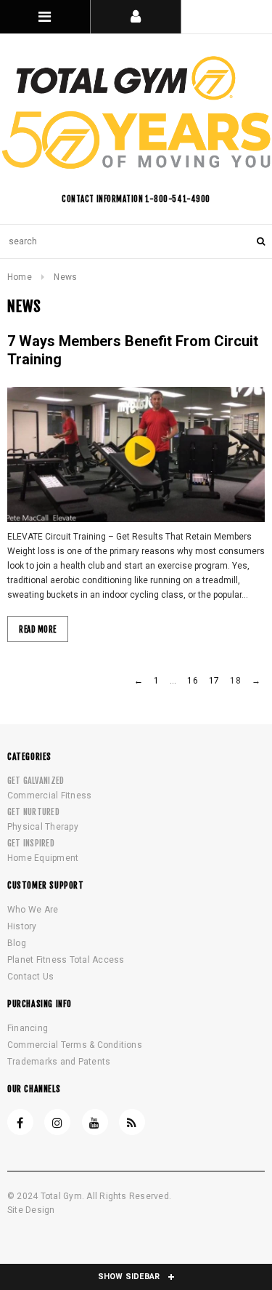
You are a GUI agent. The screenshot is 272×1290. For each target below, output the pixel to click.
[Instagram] (57, 1122)
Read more (38, 630)
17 (214, 681)
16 (192, 681)
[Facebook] (20, 1122)
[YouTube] (95, 1122)
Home (19, 277)
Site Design (31, 1210)
